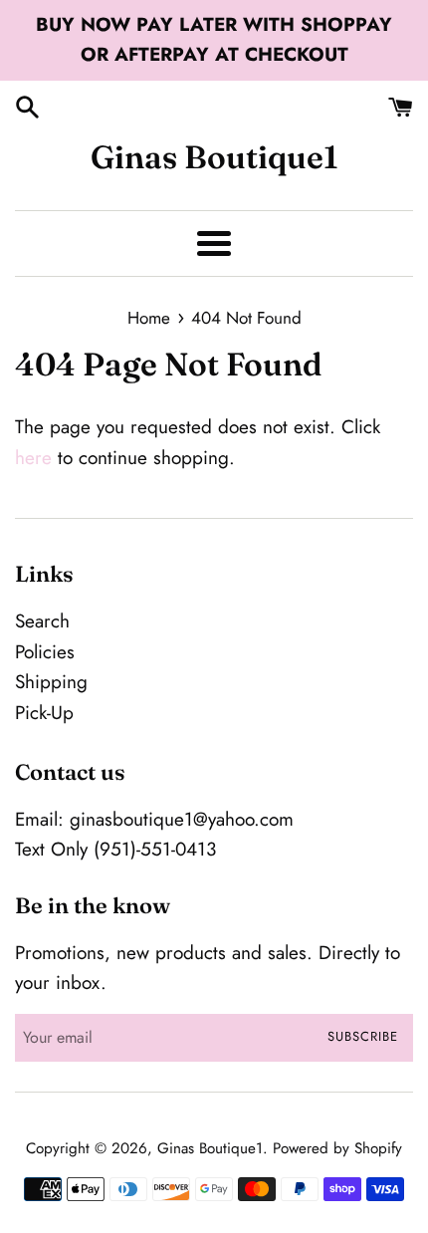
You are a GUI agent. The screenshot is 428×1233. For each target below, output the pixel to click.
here (33, 457)
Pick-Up (44, 712)
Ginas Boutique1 (214, 156)
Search (42, 621)
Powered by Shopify (337, 1148)
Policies (45, 651)
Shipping (51, 681)
